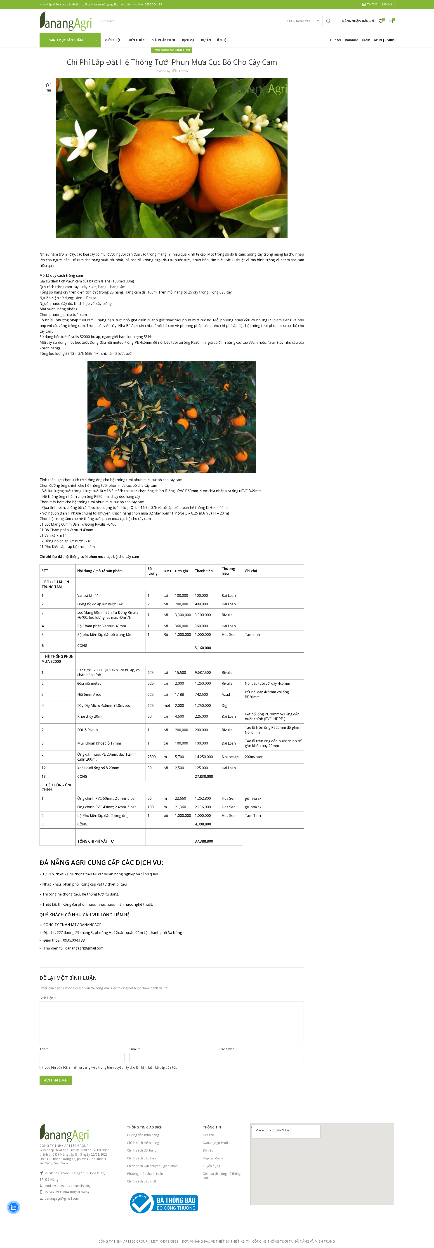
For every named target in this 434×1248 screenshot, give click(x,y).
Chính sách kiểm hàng (143, 1142)
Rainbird (351, 40)
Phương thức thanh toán (145, 1173)
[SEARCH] (328, 21)
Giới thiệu (210, 1135)
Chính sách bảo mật (141, 1181)
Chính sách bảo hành (142, 1158)
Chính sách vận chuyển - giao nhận (152, 1166)
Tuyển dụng (211, 1166)
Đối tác (208, 1150)
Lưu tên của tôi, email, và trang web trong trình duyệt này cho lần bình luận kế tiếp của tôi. (111, 1067)
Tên (44, 1049)
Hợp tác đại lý (213, 1158)
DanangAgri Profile (216, 1142)
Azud (378, 40)
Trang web (226, 1049)
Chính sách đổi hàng (141, 1150)
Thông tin (212, 1127)
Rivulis (389, 40)
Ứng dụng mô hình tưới (171, 50)
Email (134, 1049)
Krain (366, 40)
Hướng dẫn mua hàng (143, 1135)
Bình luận (48, 997)
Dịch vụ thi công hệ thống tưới (222, 1175)
